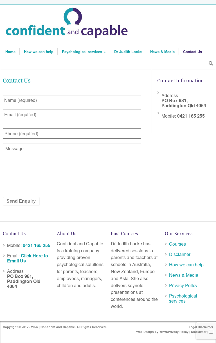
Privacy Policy (183, 285)
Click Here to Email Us (27, 258)
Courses (177, 244)
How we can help (38, 51)
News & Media (162, 51)
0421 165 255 (36, 245)
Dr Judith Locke (128, 51)
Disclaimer (179, 254)
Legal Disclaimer (201, 327)
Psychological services (84, 51)
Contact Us (192, 51)
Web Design (145, 332)
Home (10, 51)
